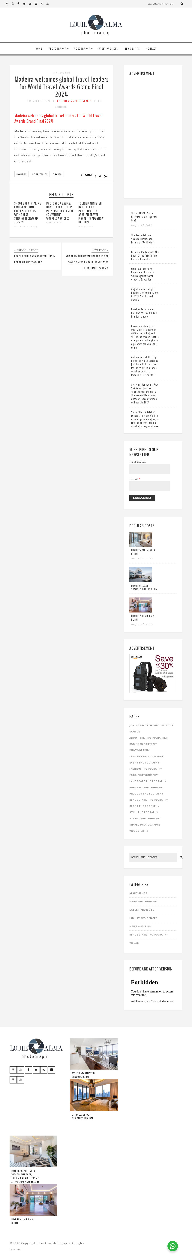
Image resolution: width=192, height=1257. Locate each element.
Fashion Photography (145, 769)
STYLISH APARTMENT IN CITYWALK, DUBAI (83, 1075)
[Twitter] (26, 4)
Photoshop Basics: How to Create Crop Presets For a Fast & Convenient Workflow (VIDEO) (59, 211)
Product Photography (146, 793)
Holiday (21, 174)
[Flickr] (37, 4)
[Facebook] (20, 4)
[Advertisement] (153, 136)
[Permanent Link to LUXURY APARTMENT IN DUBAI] (140, 545)
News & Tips (132, 49)
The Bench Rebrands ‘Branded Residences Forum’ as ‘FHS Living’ (142, 239)
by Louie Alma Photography (74, 101)
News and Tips (61, 72)
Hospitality (40, 174)
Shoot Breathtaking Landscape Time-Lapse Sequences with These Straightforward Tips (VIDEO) (27, 212)
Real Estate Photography (148, 800)
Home (39, 49)
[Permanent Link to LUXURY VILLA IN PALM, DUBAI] (140, 611)
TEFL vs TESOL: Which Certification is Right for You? (144, 217)
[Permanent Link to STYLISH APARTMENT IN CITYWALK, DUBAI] (94, 1068)
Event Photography (144, 762)
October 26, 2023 (25, 226)
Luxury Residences (143, 918)
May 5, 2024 (85, 226)
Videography (82, 49)
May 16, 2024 (54, 222)
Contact (151, 49)
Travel (57, 174)
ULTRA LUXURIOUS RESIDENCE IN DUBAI (82, 1116)
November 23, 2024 (39, 101)
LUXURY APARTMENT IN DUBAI (143, 552)
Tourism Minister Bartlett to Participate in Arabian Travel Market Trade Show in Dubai (91, 212)
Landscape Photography (147, 781)
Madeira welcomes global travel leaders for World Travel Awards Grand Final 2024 (61, 86)
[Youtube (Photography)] (14, 4)
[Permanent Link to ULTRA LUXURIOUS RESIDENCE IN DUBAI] (94, 1110)
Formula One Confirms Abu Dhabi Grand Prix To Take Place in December (145, 255)
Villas (134, 943)
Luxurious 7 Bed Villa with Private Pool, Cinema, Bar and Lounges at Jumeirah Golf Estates (25, 1176)
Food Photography (143, 775)
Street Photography (145, 818)
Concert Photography (146, 756)
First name (137, 462)
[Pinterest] (32, 4)
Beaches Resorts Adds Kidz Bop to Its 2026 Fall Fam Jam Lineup (144, 313)
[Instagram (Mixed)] (43, 4)
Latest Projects (108, 49)
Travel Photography (144, 824)
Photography (57, 49)
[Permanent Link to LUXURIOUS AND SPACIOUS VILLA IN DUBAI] (140, 581)
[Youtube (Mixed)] (49, 4)
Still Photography (143, 812)
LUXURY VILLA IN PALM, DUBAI (143, 618)
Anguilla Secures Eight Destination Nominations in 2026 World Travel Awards (144, 294)
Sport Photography (144, 806)
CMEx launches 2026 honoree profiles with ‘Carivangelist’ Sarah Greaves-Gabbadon (142, 274)
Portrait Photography (146, 787)
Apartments (138, 893)
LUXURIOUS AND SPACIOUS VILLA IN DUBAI (144, 587)
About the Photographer (148, 738)
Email (134, 479)
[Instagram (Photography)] (8, 4)
